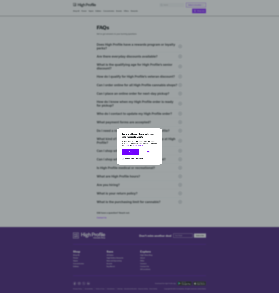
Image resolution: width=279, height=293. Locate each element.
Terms (127, 145)
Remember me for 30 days (134, 158)
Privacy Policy (138, 145)
